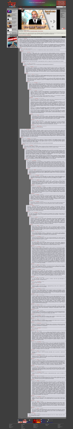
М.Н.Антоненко (39, 323)
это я (29, 63)
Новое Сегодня (35, 424)
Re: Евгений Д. (33, 63)
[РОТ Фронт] (20, 420)
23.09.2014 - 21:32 (25, 63)
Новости (34, 425)
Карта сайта (47, 424)
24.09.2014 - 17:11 (33, 241)
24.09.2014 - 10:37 (29, 74)
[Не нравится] (18, 8)
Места (62, 14)
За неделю (9, 36)
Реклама (59, 427)
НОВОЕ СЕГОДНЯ (12, 8)
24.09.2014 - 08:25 (33, 225)
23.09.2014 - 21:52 (25, 145)
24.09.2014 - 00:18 (29, 205)
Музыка (10, 427)
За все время (15, 36)
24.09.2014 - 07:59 (32, 217)
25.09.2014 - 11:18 (33, 246)
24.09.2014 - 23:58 (33, 408)
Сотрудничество (60, 426)
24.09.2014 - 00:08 (29, 160)
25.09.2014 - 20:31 (33, 310)
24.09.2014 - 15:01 (33, 236)
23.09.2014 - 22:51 (27, 149)
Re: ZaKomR (41, 175)
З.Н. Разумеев (36, 82)
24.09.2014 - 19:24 (33, 186)
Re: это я (32, 52)
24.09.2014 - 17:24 (33, 380)
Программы (62, 13)
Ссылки (59, 425)
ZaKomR (33, 205)
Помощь (47, 425)
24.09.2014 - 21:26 (33, 396)
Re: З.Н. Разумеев (40, 90)
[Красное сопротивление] (44, 422)
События (62, 15)
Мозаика (10, 425)
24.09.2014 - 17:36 (33, 120)
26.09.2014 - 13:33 (33, 319)
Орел (37, 277)
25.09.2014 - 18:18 (33, 277)
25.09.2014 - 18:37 (33, 281)
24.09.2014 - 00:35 (30, 212)
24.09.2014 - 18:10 (33, 401)
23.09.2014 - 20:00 (24, 52)
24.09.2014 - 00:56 (30, 413)
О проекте (59, 424)
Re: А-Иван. (41, 401)
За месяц (12, 36)
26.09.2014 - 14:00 (33, 323)
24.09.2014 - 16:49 (32, 98)
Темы (22, 425)
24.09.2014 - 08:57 (32, 175)
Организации (63, 17)
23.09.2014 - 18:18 (21, 38)
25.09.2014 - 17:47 (33, 269)
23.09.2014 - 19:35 (22, 129)
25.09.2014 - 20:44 (33, 366)
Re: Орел (42, 281)
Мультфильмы (11, 426)
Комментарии (35, 427)
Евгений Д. (25, 38)
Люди (61, 16)
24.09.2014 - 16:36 (32, 90)
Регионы (34, 426)
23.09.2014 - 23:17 (27, 66)
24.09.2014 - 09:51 (32, 201)
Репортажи (10, 424)
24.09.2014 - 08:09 (30, 169)
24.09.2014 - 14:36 (30, 82)
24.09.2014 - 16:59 (33, 115)
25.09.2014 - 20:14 (33, 341)
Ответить (20, 47)
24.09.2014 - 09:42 (32, 194)
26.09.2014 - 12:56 (33, 359)
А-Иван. (38, 115)
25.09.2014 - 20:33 (33, 315)
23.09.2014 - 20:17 (24, 138)
